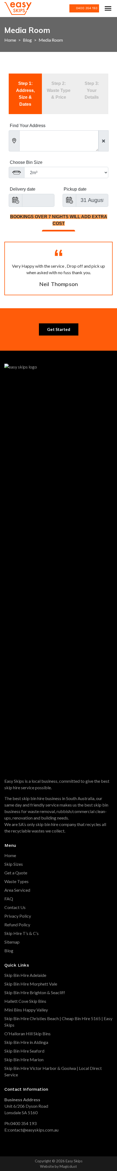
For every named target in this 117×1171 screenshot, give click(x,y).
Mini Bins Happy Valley (26, 1009)
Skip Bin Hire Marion (24, 1059)
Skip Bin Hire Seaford (24, 1050)
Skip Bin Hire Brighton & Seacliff (34, 992)
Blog (27, 39)
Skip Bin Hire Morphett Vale (30, 983)
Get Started (58, 329)
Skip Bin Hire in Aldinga (26, 1042)
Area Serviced (17, 890)
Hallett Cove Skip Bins (25, 1001)
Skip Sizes (13, 864)
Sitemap (12, 941)
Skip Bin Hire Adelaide (25, 975)
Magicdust (68, 1166)
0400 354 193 (86, 8)
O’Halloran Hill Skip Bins (27, 1033)
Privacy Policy (17, 915)
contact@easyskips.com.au (33, 1129)
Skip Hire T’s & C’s (21, 933)
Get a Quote (15, 872)
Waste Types (16, 881)
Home (10, 39)
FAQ (8, 898)
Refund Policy (17, 924)
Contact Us (15, 907)
